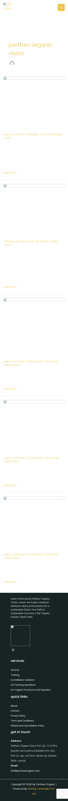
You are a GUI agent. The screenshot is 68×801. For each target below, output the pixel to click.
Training (15, 674)
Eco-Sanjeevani (25, 241)
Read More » (11, 172)
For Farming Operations (23, 684)
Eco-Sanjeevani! (20, 235)
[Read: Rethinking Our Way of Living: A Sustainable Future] (34, 420)
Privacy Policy (18, 715)
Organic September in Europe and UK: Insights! (29, 546)
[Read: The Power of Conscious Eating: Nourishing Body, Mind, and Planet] (34, 318)
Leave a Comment (14, 134)
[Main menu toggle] (61, 7)
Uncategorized (35, 361)
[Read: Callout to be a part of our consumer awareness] (34, 96)
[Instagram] (13, 650)
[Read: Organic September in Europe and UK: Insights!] (34, 516)
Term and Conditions (22, 720)
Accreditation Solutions (22, 679)
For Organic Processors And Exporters (31, 689)
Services (15, 669)
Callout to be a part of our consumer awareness (30, 125)
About (14, 705)
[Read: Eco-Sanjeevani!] (34, 206)
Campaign (32, 134)
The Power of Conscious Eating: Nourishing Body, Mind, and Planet (28, 350)
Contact (15, 710)
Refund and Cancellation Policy (27, 725)
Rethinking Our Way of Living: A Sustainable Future (34, 449)
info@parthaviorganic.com (25, 770)
